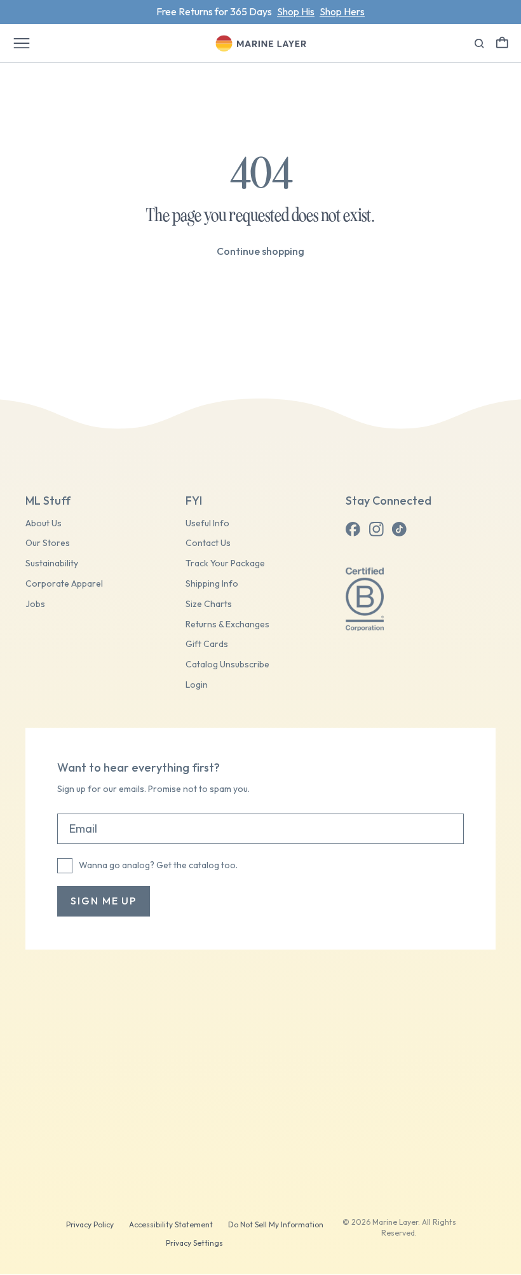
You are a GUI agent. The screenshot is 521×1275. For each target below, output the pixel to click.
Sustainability (51, 563)
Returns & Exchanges (227, 624)
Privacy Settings (194, 1243)
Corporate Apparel (64, 583)
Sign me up (104, 900)
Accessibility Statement (171, 1224)
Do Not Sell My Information (275, 1224)
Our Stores (47, 543)
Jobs (35, 604)
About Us (43, 523)
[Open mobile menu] (21, 43)
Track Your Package (225, 563)
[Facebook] (353, 529)
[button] (502, 42)
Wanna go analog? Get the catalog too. (158, 865)
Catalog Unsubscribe (227, 664)
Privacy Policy (90, 1224)
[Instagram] (376, 529)
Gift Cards (207, 644)
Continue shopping (260, 251)
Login (197, 684)
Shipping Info (212, 583)
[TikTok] (399, 529)
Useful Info (207, 523)
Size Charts (209, 604)
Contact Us (208, 543)
